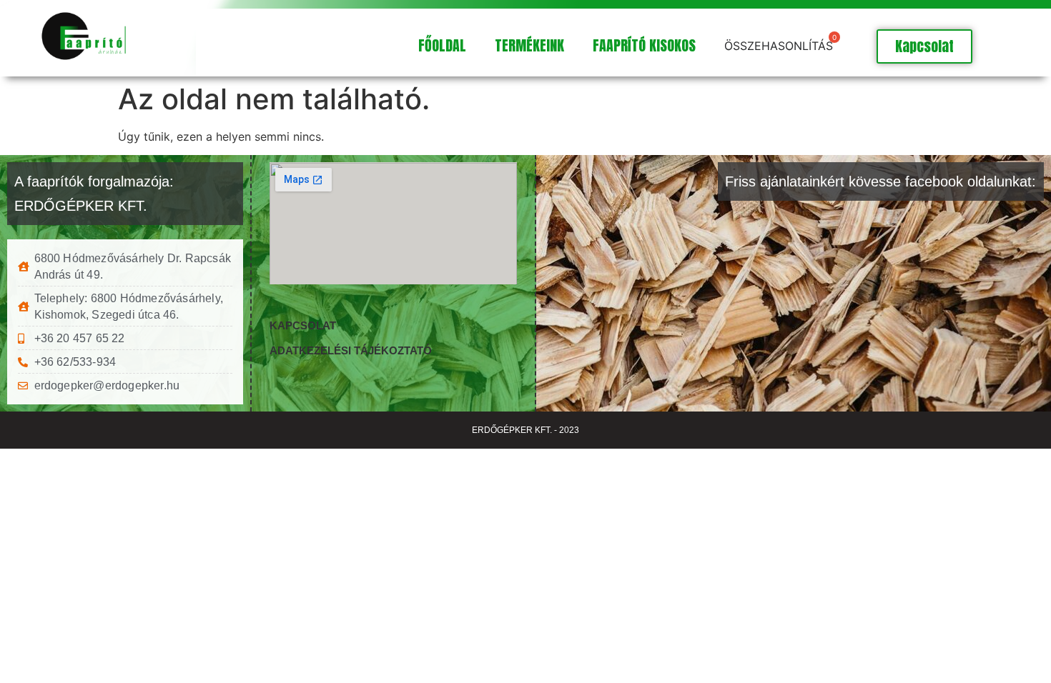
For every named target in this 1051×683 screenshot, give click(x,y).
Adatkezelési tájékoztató (351, 350)
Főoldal (442, 45)
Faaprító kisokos (644, 45)
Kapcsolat (303, 325)
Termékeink (529, 45)
